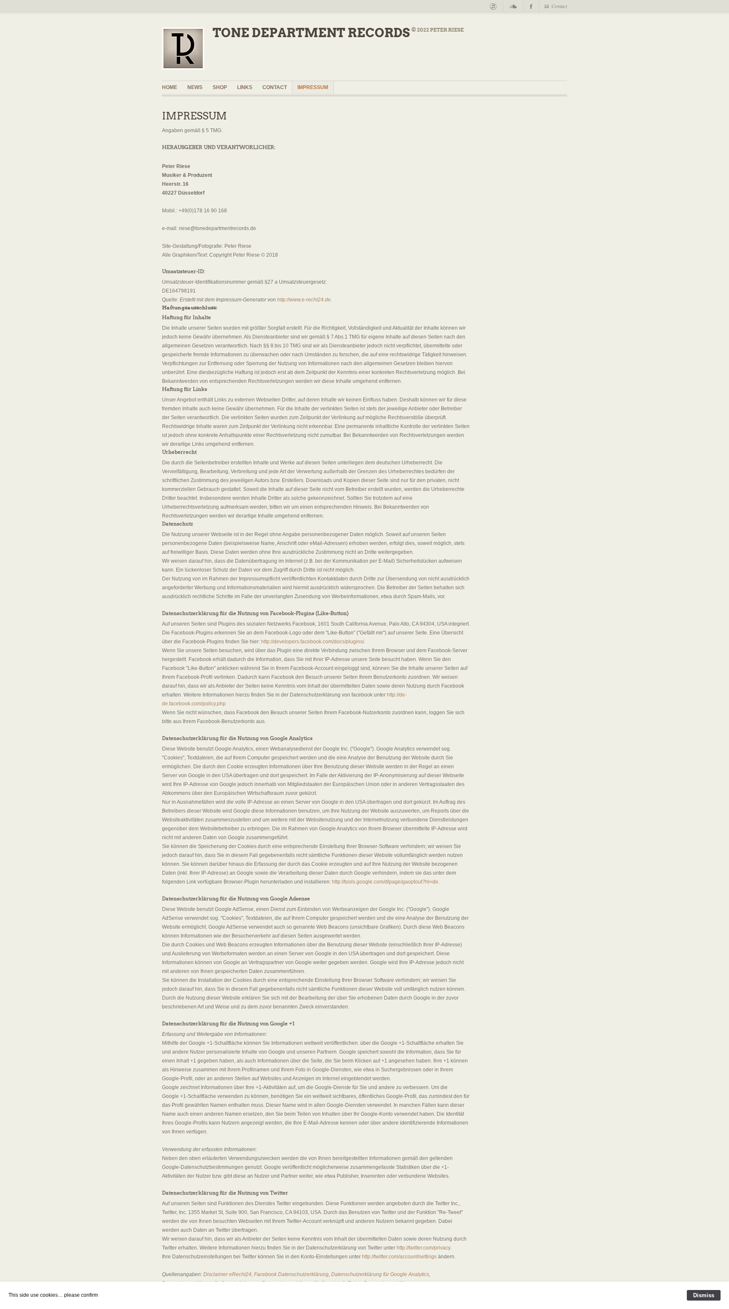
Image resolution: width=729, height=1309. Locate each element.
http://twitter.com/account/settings (399, 1257)
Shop (220, 87)
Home (169, 87)
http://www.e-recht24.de (304, 300)
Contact (559, 6)
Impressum (312, 87)
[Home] (187, 50)
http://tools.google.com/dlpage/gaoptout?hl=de (385, 882)
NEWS (194, 87)
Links (244, 87)
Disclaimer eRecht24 (227, 1274)
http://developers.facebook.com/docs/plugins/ (312, 642)
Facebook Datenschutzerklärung (291, 1274)
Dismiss (703, 1295)
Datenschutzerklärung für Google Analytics (380, 1274)
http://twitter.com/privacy (423, 1248)
